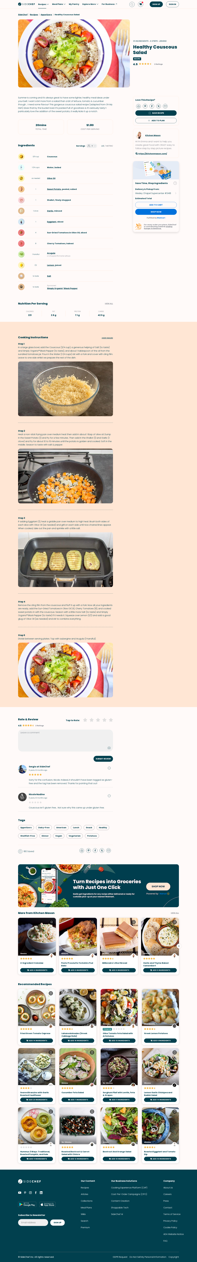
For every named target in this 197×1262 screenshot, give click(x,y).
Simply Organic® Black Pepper (62, 288)
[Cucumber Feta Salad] (77, 1076)
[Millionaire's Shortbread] (119, 946)
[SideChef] (29, 1182)
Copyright (173, 1257)
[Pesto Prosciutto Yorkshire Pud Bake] (78, 946)
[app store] (47, 1204)
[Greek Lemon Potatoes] (160, 1017)
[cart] (140, 4)
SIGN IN (172, 4)
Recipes (85, 1187)
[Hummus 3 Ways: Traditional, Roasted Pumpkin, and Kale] (36, 1135)
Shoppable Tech (120, 1207)
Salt (49, 276)
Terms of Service (172, 1214)
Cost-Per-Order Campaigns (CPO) (129, 1194)
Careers (167, 1194)
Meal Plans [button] (57, 4)
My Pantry (74, 4)
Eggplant (51, 221)
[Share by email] (166, 106)
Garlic (50, 211)
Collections (86, 1200)
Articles (84, 1194)
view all (175, 913)
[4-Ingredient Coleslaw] (37, 946)
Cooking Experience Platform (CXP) (129, 1187)
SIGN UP (156, 4)
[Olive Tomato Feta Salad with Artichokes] (119, 1017)
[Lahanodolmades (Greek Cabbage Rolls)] (77, 1017)
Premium (85, 1227)
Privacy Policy (170, 1220)
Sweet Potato (54, 189)
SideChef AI (117, 1214)
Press (166, 1200)
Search (84, 1220)
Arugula (51, 253)
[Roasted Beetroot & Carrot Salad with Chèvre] (77, 1135)
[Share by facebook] (153, 106)
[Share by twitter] (159, 106)
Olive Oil (51, 178)
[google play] (27, 1204)
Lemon (50, 265)
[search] (132, 4)
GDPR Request (120, 1257)
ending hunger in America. (158, 227)
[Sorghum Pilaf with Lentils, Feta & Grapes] (119, 1076)
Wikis (83, 1214)
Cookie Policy (170, 1227)
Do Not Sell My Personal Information (148, 1257)
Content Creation (120, 1200)
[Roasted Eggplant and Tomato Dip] (160, 1135)
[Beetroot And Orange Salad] (119, 1135)
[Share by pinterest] (146, 106)
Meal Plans (86, 1207)
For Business (108, 4)
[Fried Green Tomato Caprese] (36, 1017)
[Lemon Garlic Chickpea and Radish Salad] (160, 1076)
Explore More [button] (89, 4)
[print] (139, 106)
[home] (26, 4)
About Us (168, 1187)
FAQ (165, 1240)
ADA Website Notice (173, 1234)
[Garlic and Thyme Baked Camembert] (160, 946)
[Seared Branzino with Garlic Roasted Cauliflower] (36, 1076)
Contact (167, 1207)
